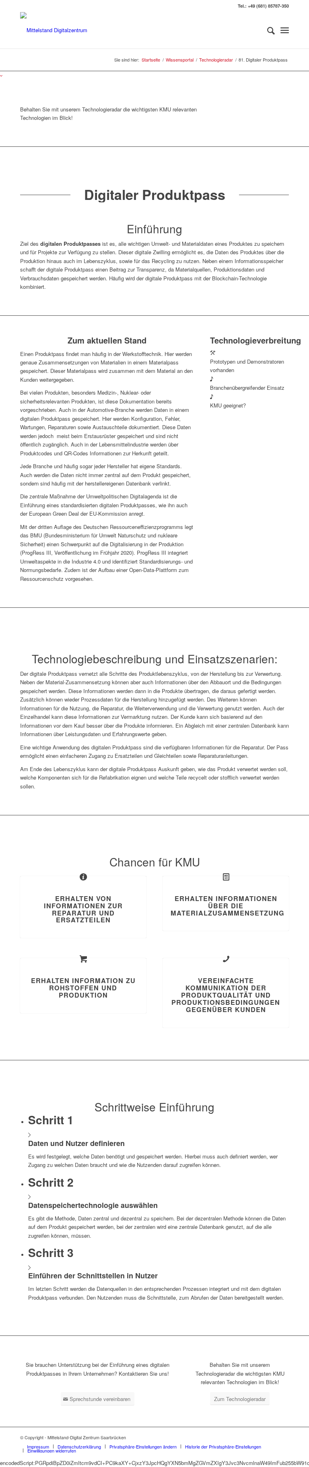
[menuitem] (267, 30)
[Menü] (284, 30)
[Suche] (267, 30)
